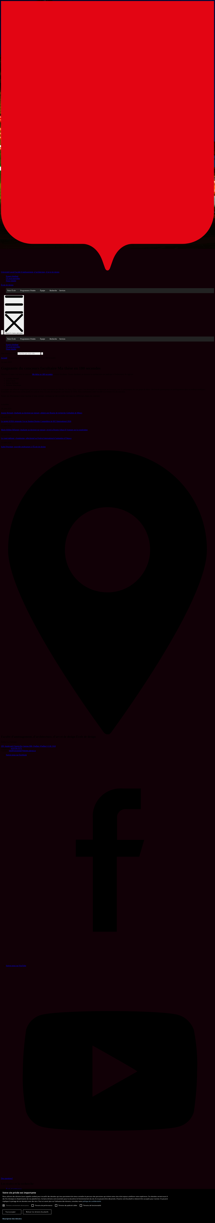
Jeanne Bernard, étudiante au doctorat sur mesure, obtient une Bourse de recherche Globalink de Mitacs (41, 413)
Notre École (11, 291)
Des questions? (7, 1178)
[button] (12, 1218)
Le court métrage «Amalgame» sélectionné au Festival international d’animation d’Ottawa (36, 438)
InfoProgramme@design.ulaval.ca (22, 751)
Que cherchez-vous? (9, 353)
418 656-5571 (16, 748)
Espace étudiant (12, 276)
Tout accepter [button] (10, 1212)
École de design (7, 285)
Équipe (42, 291)
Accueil (4, 358)
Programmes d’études (27, 291)
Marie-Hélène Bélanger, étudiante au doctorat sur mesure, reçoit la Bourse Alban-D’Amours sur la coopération (44, 430)
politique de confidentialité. (92, 1201)
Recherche (53, 291)
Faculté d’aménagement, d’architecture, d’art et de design (37, 272)
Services (62, 291)
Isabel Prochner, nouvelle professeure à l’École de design (23, 447)
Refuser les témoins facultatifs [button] (37, 1212)
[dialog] (107, 1206)
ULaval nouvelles (13, 278)
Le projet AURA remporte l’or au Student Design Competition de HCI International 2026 (36, 421)
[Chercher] (2, 332)
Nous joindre (11, 281)
